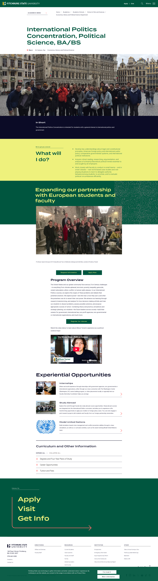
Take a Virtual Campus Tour (131, 549)
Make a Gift (127, 558)
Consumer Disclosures (100, 558)
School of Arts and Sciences (95, 12)
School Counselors (69, 562)
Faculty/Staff (38, 552)
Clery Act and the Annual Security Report (105, 562)
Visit (26, 509)
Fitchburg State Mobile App (131, 552)
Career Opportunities (49, 465)
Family (66, 558)
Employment (97, 549)
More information (108, 577)
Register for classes (79, 321)
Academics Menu (34, 13)
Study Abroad (67, 402)
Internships (66, 383)
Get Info (33, 519)
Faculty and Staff (69, 555)
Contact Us (10, 562)
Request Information (71, 273)
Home (58, 12)
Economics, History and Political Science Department (72, 15)
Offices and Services (40, 549)
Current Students (69, 549)
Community (68, 565)
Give (132, 4)
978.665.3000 (12, 556)
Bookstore (126, 555)
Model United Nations (72, 422)
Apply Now (95, 273)
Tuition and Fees (47, 471)
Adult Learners (68, 552)
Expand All (40, 453)
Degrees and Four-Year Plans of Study (56, 459)
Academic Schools (78, 12)
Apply (126, 3)
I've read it (107, 572)
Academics (66, 12)
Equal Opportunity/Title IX (101, 555)
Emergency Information (100, 552)
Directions (10, 559)
